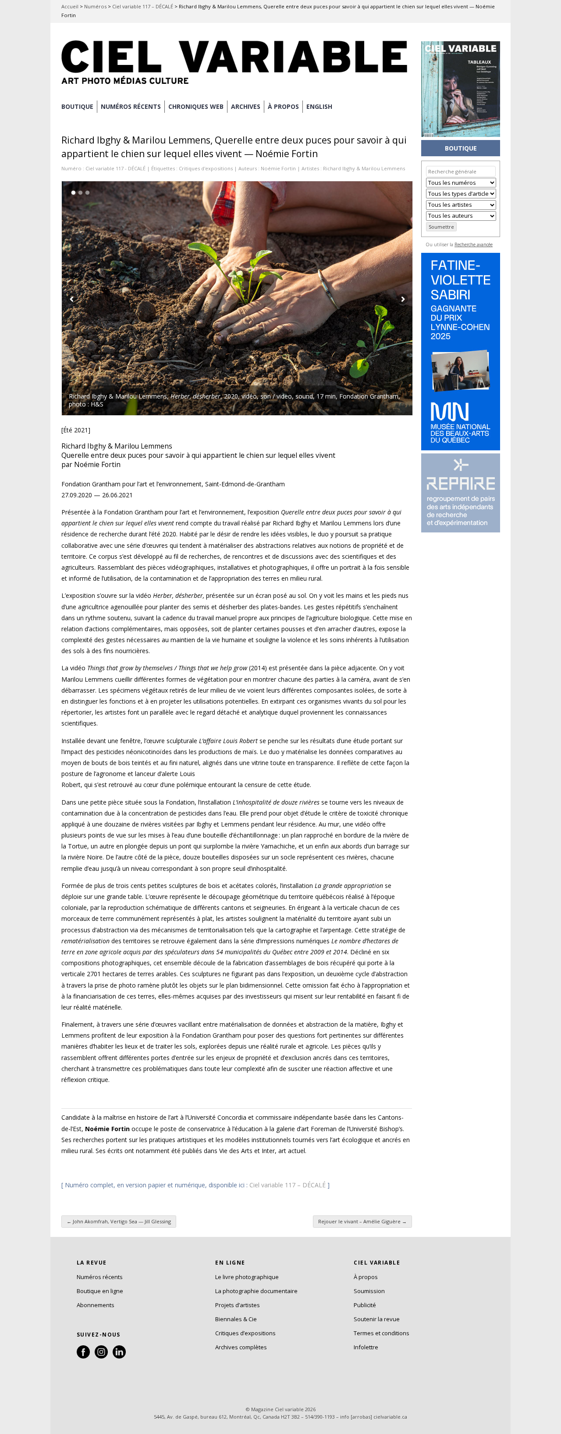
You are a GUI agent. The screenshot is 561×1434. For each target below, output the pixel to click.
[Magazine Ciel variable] (236, 85)
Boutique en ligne (100, 1291)
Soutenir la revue (377, 1319)
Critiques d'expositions (206, 168)
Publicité (365, 1305)
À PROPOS (283, 106)
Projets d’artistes (237, 1305)
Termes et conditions (381, 1333)
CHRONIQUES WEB (196, 106)
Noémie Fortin (278, 168)
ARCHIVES (245, 106)
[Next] (324, 298)
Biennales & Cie (236, 1319)
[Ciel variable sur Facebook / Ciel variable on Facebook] (83, 1356)
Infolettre (366, 1347)
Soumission (369, 1291)
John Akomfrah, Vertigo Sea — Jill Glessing (119, 1221)
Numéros (95, 6)
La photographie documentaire (256, 1291)
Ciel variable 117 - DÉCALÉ (115, 168)
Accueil (69, 6)
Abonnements (95, 1305)
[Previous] (149, 298)
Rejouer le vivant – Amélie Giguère (362, 1221)
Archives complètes (241, 1347)
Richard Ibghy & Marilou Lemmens (364, 168)
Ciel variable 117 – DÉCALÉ (142, 6)
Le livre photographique (247, 1277)
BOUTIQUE (77, 106)
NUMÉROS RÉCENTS (131, 106)
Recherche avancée (473, 244)
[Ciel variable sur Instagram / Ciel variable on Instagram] (101, 1356)
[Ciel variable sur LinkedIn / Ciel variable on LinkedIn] (119, 1356)
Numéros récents (100, 1277)
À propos (366, 1277)
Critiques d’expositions (245, 1333)
